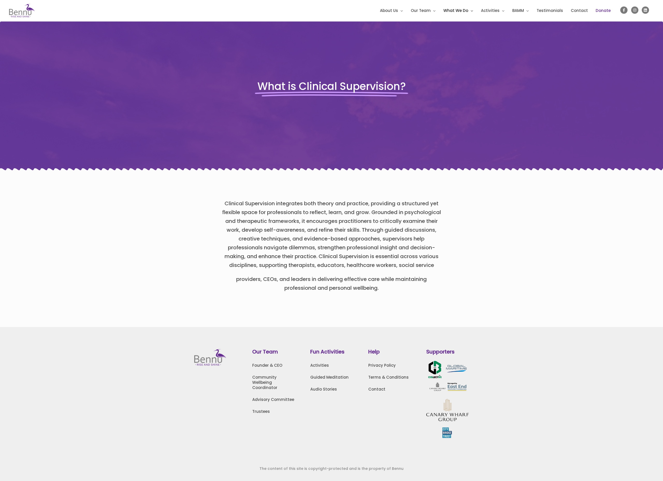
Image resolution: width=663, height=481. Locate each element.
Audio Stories (323, 389)
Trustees (261, 411)
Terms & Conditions (388, 377)
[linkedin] (646, 10)
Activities (319, 365)
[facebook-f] (625, 10)
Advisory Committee (273, 399)
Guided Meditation (329, 377)
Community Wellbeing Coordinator (264, 382)
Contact (376, 389)
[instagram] (636, 10)
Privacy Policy (382, 365)
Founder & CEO (267, 365)
